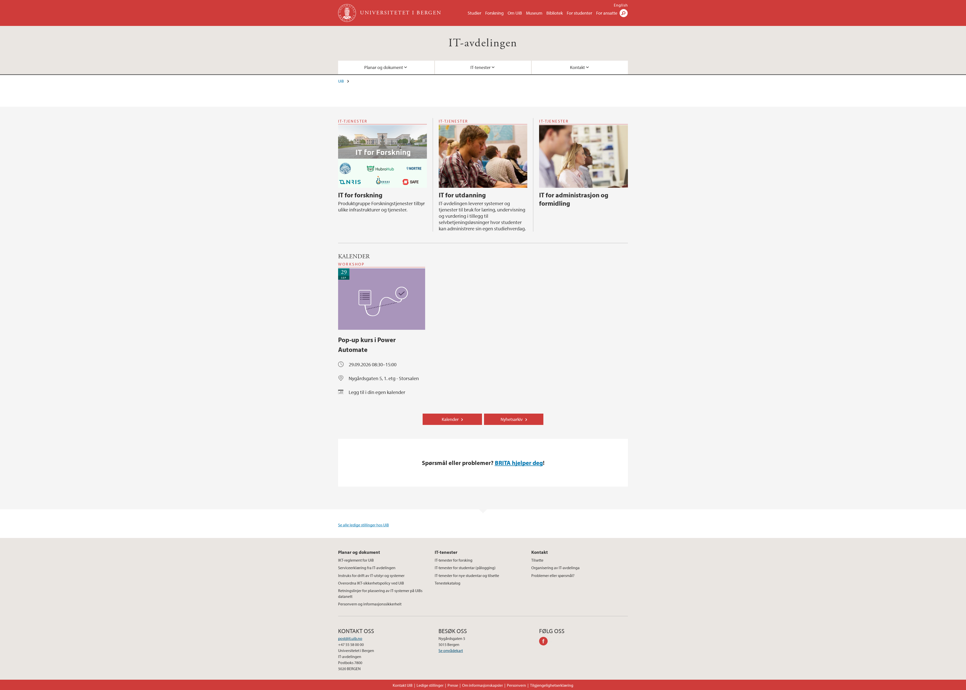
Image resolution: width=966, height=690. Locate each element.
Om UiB (515, 13)
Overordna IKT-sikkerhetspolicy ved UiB (371, 583)
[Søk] (623, 13)
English (621, 5)
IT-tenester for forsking (453, 560)
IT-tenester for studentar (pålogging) (465, 567)
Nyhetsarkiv (512, 419)
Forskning (494, 13)
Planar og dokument (383, 67)
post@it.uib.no (350, 638)
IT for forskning (360, 195)
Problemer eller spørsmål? (553, 575)
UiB (341, 81)
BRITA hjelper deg (519, 462)
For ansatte (606, 13)
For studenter (579, 13)
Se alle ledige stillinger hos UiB (363, 524)
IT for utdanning (462, 195)
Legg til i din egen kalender (377, 392)
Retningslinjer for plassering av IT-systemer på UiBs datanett (380, 593)
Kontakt (577, 67)
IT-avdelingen (483, 43)
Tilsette (537, 560)
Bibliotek (554, 13)
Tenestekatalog (447, 583)
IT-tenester (480, 67)
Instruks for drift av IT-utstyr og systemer (371, 575)
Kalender (450, 419)
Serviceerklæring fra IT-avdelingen (366, 567)
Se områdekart (450, 650)
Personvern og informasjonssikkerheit (369, 603)
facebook (545, 642)
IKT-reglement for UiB (356, 560)
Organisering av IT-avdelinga (555, 567)
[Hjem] (347, 13)
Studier (474, 13)
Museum (534, 13)
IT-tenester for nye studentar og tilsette (467, 575)
